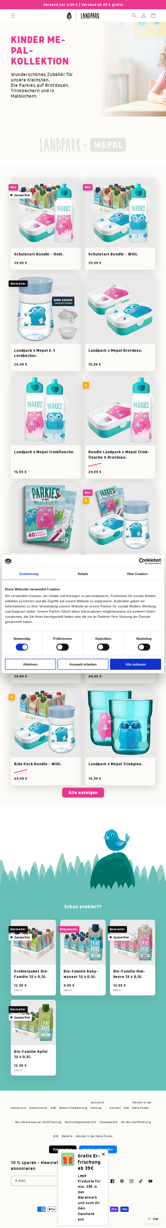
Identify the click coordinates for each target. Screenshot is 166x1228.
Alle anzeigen (83, 792)
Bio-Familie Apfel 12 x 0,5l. (31, 1054)
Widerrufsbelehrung (73, 1107)
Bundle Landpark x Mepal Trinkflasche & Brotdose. (118, 454)
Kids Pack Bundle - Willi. (38, 764)
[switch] (62, 646)
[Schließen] (103, 1154)
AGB (53, 1107)
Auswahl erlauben (83, 664)
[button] (13, 15)
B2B (56, 1136)
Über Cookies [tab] (137, 573)
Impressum (18, 1107)
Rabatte (67, 1136)
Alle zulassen (136, 664)
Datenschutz (38, 1107)
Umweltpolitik (108, 1122)
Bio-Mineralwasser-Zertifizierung (38, 1122)
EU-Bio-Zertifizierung (136, 1122)
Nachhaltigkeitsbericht (80, 1122)
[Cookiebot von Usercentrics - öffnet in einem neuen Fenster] (142, 561)
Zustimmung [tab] (28, 573)
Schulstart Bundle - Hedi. (39, 254)
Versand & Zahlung (97, 1105)
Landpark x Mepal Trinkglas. (115, 764)
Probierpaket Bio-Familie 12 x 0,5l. (31, 974)
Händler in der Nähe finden (142, 1105)
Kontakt (115, 1107)
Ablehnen (30, 664)
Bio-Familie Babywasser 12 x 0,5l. (81, 974)
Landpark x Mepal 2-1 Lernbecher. (34, 353)
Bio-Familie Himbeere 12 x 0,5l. (129, 974)
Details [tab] (83, 573)
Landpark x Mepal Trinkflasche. (44, 452)
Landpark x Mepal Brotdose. (115, 350)
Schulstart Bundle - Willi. (113, 254)
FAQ (126, 1107)
